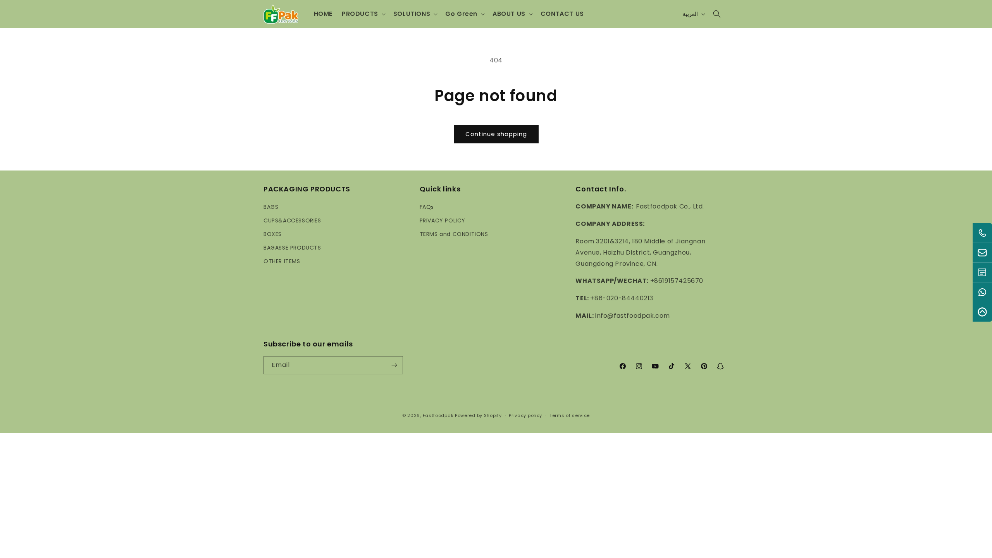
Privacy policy (525, 415)
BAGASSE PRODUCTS (292, 247)
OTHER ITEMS (282, 261)
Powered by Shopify (478, 415)
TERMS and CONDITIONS (454, 234)
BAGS (271, 206)
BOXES (273, 234)
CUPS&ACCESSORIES (292, 220)
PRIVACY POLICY (442, 220)
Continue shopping (496, 134)
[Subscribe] (394, 365)
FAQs (427, 206)
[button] (363, 14)
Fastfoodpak (438, 415)
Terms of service (569, 415)
